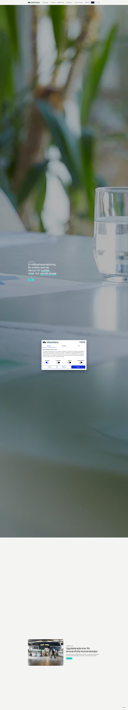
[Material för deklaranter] (99, 2)
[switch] (58, 362)
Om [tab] (79, 345)
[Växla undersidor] (49, 2)
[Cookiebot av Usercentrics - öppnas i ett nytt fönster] (80, 342)
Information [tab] (64, 345)
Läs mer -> (31, 279)
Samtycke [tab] (49, 345)
